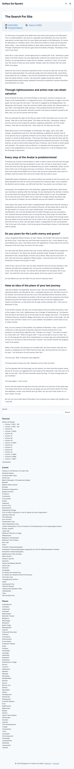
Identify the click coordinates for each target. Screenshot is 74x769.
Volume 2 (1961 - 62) (12, 427)
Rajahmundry (6, 706)
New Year (5, 542)
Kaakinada (5, 655)
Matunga (5, 674)
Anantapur (5, 607)
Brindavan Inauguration (10, 489)
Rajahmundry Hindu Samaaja (12, 554)
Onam (4, 545)
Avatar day (6, 478)
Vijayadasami (6, 591)
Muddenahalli (6, 678)
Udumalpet (6, 734)
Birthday (5, 487)
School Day (6, 565)
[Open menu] (70, 3)
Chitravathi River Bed (9, 632)
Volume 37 (8, 436)
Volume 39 (8, 440)
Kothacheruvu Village (9, 662)
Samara (4, 713)
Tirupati (4, 727)
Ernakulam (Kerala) (8, 644)
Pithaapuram (6, 699)
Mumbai (5, 681)
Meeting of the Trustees (10, 540)
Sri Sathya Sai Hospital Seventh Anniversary (17, 575)
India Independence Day (10, 524)
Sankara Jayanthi (8, 558)
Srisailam (5, 720)
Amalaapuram (7, 604)
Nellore (4, 692)
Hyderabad (6, 650)
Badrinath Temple (8, 616)
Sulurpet (5, 722)
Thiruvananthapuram (9, 724)
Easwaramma (6, 508)
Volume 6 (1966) (10, 456)
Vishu (4, 593)
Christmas (5, 494)
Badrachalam (6, 614)
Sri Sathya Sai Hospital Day (11, 572)
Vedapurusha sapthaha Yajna (12, 589)
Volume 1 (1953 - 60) (12, 424)
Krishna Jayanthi (7, 528)
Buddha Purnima (7, 492)
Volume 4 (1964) (10, 443)
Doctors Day (6, 505)
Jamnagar (5, 653)
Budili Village (6, 625)
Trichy (4, 731)
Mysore (4, 683)
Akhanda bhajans (8, 473)
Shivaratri (5, 568)
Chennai (5, 630)
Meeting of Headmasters (10, 538)
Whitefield (5, 743)
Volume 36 (8, 433)
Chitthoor (5, 634)
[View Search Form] (66, 3)
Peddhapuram (7, 694)
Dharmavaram (7, 639)
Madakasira (6, 669)
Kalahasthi (5, 657)
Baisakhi (5, 482)
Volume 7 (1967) (10, 459)
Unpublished (6, 462)
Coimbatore (6, 637)
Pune (4, 704)
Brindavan (5, 623)
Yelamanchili (6, 745)
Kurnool (4, 664)
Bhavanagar (6, 621)
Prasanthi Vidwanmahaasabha (12, 547)
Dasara (4, 501)
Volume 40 (8, 445)
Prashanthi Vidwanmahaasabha (12, 552)
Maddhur (5, 671)
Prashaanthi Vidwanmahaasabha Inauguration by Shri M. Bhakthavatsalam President (30, 549)
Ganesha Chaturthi (8, 515)
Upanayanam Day (8, 584)
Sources (56, 763)
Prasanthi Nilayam (15, 28)
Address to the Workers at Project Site (15, 471)
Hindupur (5, 648)
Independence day (8, 521)
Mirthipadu (6, 676)
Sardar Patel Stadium (9, 715)
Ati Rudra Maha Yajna (9, 475)
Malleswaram (6, 535)
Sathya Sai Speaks (8, 422)
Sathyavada (6, 717)
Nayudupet (6, 690)
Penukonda (6, 697)
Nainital (4, 687)
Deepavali (5, 503)
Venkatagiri (6, 738)
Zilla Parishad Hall (8, 595)
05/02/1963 (13, 25)
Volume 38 (8, 438)
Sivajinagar (6, 570)
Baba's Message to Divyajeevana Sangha (16, 480)
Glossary (48, 763)
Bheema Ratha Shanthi (9, 485)
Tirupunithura (6, 729)
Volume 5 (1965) (10, 454)
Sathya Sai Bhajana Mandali (11, 563)
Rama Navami (7, 556)
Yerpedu (5, 747)
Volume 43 (8, 452)
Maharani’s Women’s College (11, 533)
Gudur (4, 646)
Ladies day (6, 531)
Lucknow (5, 667)
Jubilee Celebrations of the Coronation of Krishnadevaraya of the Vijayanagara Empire (31, 526)
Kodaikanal (6, 660)
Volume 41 (8, 447)
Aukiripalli (5, 611)
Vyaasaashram (7, 740)
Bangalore (5, 618)
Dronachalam (6, 641)
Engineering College (9, 510)
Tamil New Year (7, 577)
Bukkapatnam (6, 627)
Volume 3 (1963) (35, 25)
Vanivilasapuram (7, 736)
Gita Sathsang (7, 517)
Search (4, 409)
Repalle (4, 711)
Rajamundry (6, 708)
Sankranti (5, 561)
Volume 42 (8, 450)
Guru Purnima (6, 519)
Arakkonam (6, 609)
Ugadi (4, 582)
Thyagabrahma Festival (10, 579)
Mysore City (6, 685)
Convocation (6, 498)
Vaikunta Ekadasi (8, 586)
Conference (6, 496)
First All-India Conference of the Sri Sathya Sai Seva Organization (24, 512)
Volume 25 (8, 429)
